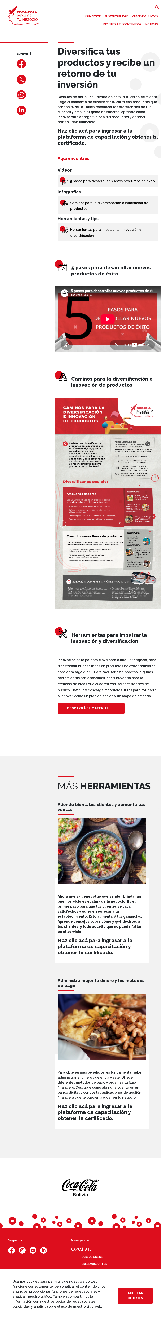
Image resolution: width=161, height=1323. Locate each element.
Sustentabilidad (116, 16)
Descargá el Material (88, 708)
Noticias (151, 24)
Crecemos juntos (145, 16)
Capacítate (93, 16)
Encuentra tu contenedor (122, 24)
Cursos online (92, 1257)
